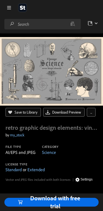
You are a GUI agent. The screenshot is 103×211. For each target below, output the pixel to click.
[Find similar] (72, 24)
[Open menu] (9, 7)
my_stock (17, 135)
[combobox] (42, 24)
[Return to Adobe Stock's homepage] (22, 7)
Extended (36, 169)
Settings (86, 179)
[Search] (12, 24)
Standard (13, 169)
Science (49, 152)
